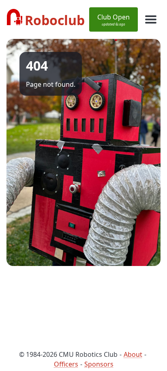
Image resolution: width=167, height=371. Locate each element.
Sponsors (98, 364)
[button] (113, 19)
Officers (66, 364)
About (133, 354)
